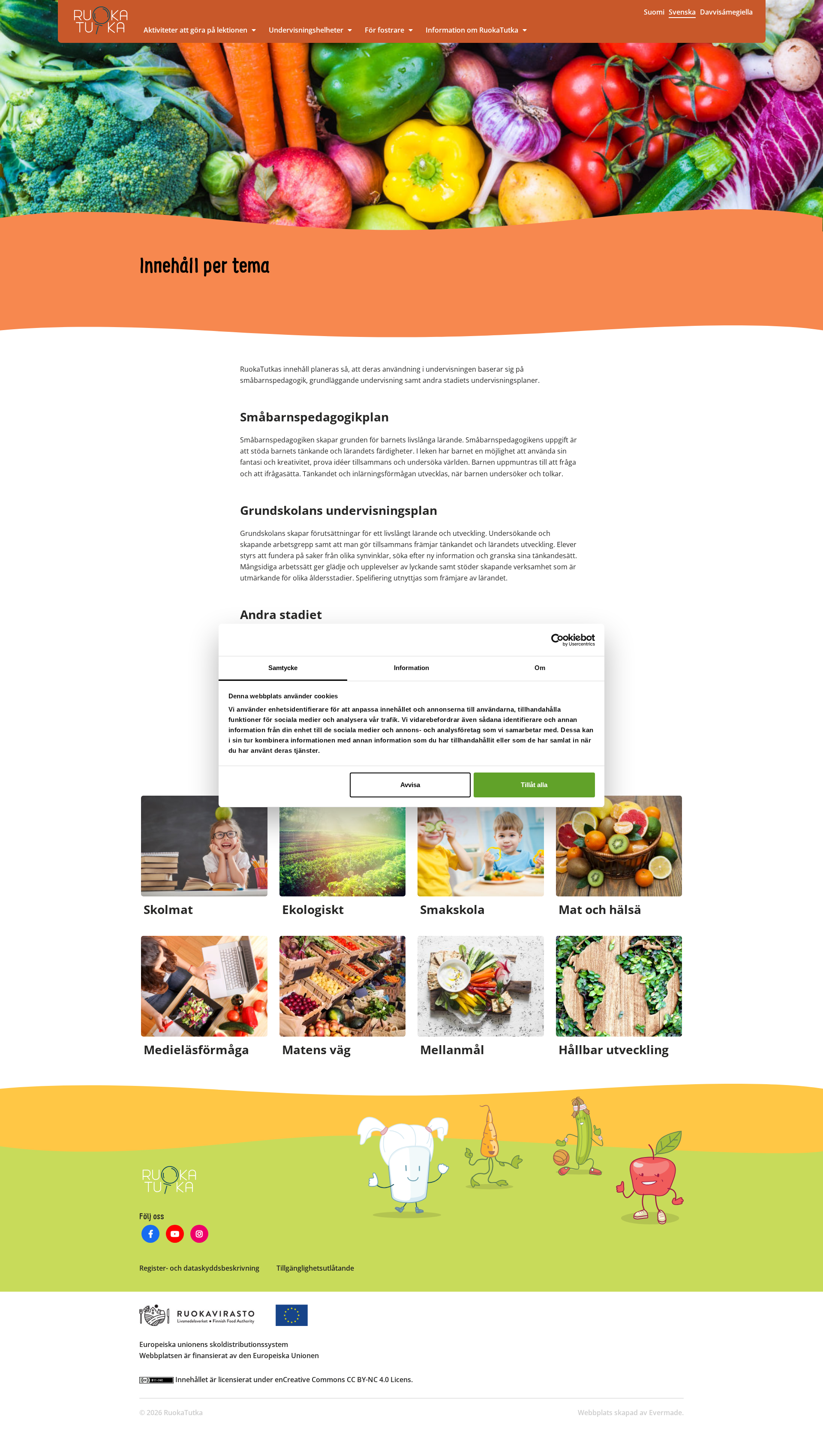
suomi (654, 12)
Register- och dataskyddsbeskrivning (199, 1268)
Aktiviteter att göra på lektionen (195, 30)
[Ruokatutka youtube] (175, 1235)
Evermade (665, 1412)
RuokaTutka (101, 20)
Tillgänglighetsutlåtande (315, 1268)
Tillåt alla (534, 784)
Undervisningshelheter (306, 30)
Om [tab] (540, 667)
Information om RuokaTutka (472, 30)
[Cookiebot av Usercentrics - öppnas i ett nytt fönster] (557, 640)
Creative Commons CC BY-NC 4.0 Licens (347, 1379)
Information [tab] (411, 667)
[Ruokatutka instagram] (199, 1235)
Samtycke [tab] (283, 667)
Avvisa (410, 784)
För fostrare (384, 30)
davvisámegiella (726, 12)
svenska (682, 12)
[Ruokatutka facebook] (150, 1235)
